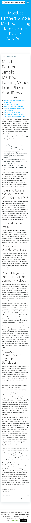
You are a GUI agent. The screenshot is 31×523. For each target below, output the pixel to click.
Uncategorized (11, 489)
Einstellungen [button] (14, 520)
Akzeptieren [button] (23, 520)
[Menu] (28, 2)
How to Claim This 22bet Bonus (12, 112)
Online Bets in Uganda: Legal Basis (13, 106)
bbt (4, 56)
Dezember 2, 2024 (11, 56)
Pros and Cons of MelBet (11, 104)
